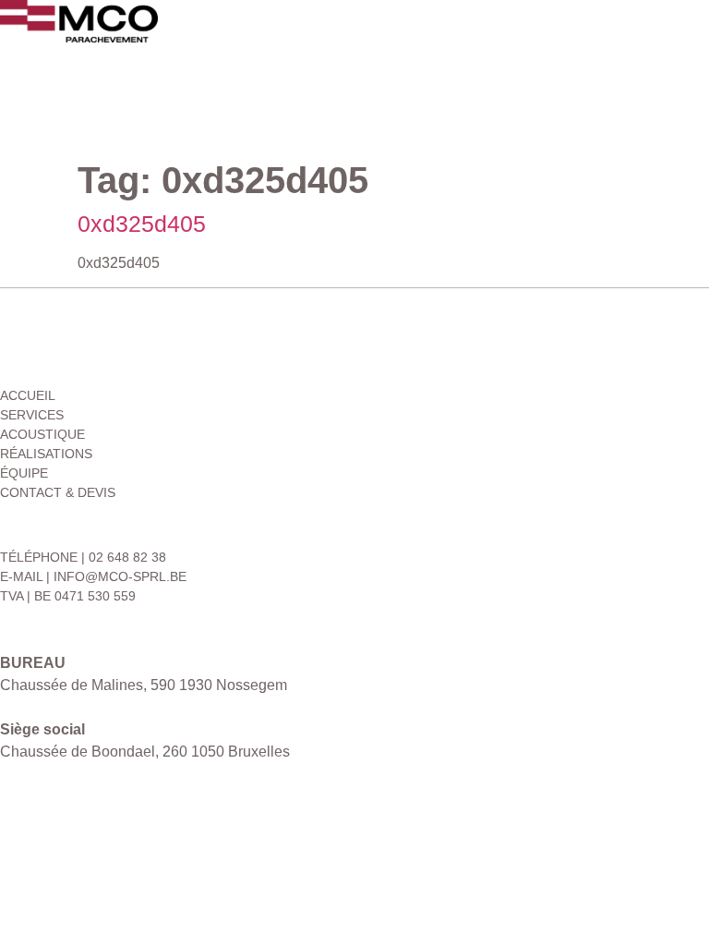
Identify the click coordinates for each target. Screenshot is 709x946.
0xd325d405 (142, 223)
